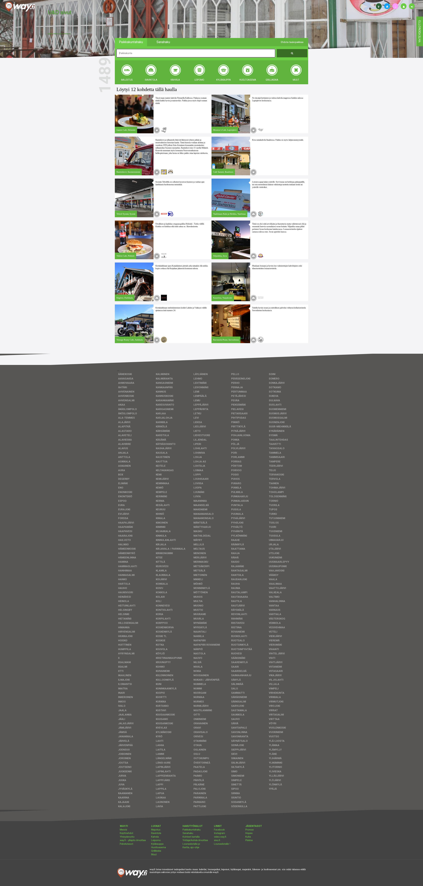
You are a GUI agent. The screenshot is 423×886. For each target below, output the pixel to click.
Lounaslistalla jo (191, 843)
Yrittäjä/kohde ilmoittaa (195, 840)
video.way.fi (220, 836)
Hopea (248, 833)
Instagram (219, 833)
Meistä (123, 829)
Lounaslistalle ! (222, 843)
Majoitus (155, 829)
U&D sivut (59, 12)
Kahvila (155, 836)
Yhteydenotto (127, 836)
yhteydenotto (419, 31)
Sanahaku (188, 833)
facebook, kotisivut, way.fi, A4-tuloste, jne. (59, 33)
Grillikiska (156, 850)
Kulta (248, 836)
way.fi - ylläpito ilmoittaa (133, 840)
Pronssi (249, 829)
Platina (249, 840)
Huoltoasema (158, 847)
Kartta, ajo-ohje (191, 847)
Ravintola (156, 833)
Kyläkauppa (157, 843)
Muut (154, 854)
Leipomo (156, 840)
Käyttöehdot (126, 833)
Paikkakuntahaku (192, 829)
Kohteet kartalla (191, 836)
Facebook (219, 829)
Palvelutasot (126, 843)
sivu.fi (217, 840)
